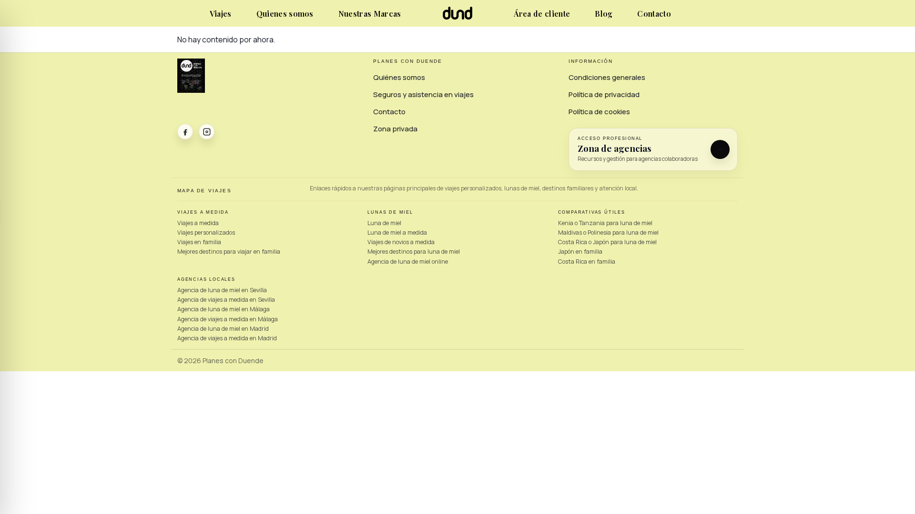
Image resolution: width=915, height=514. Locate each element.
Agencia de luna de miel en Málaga (223, 309)
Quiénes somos (399, 77)
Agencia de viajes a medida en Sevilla (226, 300)
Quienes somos (285, 14)
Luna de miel (384, 223)
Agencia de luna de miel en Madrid (223, 329)
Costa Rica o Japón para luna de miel (607, 242)
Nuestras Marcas (369, 14)
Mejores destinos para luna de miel (413, 251)
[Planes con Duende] (458, 17)
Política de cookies (599, 112)
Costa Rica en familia (586, 261)
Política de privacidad (604, 94)
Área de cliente (542, 14)
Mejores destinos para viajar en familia (228, 251)
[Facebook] (185, 131)
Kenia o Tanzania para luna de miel (605, 223)
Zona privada (395, 129)
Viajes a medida (198, 223)
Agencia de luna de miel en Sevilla (222, 290)
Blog (603, 14)
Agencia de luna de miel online (407, 261)
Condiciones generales (607, 77)
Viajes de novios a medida (401, 242)
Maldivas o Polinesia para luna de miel (608, 232)
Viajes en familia (199, 242)
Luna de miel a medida (397, 232)
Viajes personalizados (206, 232)
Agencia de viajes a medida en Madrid (227, 338)
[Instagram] (206, 131)
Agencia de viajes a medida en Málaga (227, 319)
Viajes (221, 14)
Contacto (654, 14)
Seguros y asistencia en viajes (423, 94)
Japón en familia (580, 251)
